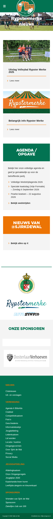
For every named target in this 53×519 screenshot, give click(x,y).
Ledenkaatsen (12, 434)
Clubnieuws (11, 391)
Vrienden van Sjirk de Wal (17, 499)
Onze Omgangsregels (16, 474)
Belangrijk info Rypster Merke (26, 120)
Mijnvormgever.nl (46, 516)
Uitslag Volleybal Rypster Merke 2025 (27, 70)
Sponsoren (10, 502)
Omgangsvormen (13, 446)
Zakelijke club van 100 (16, 506)
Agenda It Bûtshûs (14, 408)
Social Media (11, 457)
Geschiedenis (12, 423)
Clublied (9, 412)
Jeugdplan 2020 (13, 478)
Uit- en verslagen (13, 395)
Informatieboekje (13, 427)
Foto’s (8, 419)
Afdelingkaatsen (13, 470)
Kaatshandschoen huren (17, 482)
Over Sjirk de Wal (14, 449)
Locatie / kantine (13, 442)
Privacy (9, 453)
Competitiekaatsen (14, 416)
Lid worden (11, 438)
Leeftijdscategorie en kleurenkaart (21, 485)
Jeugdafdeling (12, 431)
